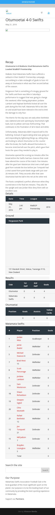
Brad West (21, 360)
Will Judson (21, 437)
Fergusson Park (16, 221)
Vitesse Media (30, 511)
